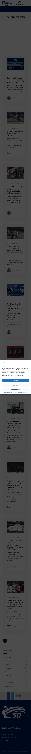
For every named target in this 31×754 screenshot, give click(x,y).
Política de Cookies (8, 392)
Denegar (15, 385)
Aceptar (16, 380)
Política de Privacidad (17, 392)
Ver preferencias (15, 389)
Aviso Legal (24, 392)
